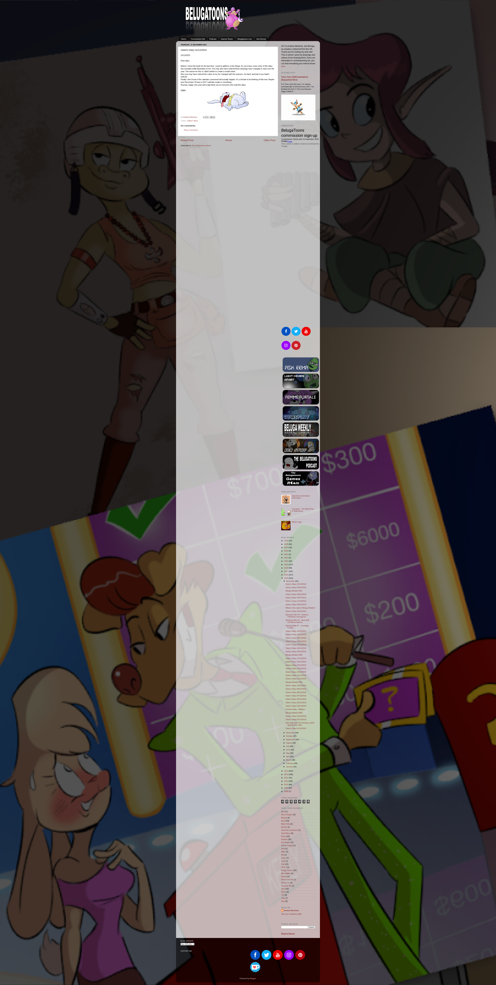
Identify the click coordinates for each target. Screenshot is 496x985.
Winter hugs (297, 522)
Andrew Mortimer (291, 910)
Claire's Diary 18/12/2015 (296, 652)
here (283, 66)
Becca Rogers (287, 815)
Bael (283, 811)
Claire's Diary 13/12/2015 (296, 672)
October (289, 736)
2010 (286, 784)
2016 (286, 575)
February (290, 763)
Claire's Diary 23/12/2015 (296, 634)
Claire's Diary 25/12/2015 (296, 611)
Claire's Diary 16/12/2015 (296, 662)
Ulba (283, 898)
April (288, 756)
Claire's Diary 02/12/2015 (296, 719)
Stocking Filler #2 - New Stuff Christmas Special (297, 621)
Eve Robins (285, 842)
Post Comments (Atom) (201, 146)
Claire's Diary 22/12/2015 (296, 638)
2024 (286, 548)
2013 (286, 774)
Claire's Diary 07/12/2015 (296, 696)
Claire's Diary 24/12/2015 (296, 631)
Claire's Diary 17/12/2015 (296, 658)
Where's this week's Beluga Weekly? (300, 608)
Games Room (227, 39)
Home (183, 39)
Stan (283, 889)
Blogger (253, 978)
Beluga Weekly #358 (294, 713)
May (288, 753)
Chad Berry (285, 833)
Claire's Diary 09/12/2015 (296, 689)
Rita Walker (285, 873)
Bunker (284, 827)
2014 (286, 771)
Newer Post (187, 140)
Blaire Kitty (285, 824)
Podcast (212, 39)
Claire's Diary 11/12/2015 (296, 679)
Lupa (283, 861)
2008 (286, 791)
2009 (286, 788)
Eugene (284, 839)
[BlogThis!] (206, 117)
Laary (283, 858)
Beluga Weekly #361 (294, 591)
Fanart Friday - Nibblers (295, 709)
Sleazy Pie (285, 883)
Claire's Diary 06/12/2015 (296, 699)
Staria (283, 892)
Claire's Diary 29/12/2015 (296, 594)
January (289, 767)
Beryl (283, 821)
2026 (286, 541)
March (289, 760)
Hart (283, 849)
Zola (283, 901)
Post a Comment (191, 130)
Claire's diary (192, 121)
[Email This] (204, 117)
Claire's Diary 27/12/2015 (296, 601)
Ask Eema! (261, 39)
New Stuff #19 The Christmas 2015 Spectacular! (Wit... (300, 724)
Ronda (284, 876)
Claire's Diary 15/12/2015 (296, 665)
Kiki (282, 855)
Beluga (284, 818)
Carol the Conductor (289, 830)
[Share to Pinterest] (214, 117)
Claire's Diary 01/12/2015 (296, 728)
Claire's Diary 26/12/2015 (296, 604)
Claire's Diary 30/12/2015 (296, 587)
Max (283, 864)
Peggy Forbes (287, 870)
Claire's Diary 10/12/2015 (296, 686)
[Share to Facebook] (211, 117)
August (289, 743)
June (288, 750)
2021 (286, 558)
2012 (286, 778)
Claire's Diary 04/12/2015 (296, 706)
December (290, 581)
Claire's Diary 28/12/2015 (296, 598)
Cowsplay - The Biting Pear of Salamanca (303, 510)
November (290, 733)
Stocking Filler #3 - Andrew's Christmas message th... (297, 616)
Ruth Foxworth (287, 880)
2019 (286, 565)
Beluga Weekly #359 (294, 682)
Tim (282, 895)
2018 (286, 568)
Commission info (198, 39)
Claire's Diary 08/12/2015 (296, 692)
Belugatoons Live (244, 39)
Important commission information (301, 497)
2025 (286, 544)
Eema (283, 836)
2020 (286, 561)
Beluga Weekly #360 (294, 655)
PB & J (284, 867)
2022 (286, 554)
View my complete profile (291, 914)
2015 (286, 578)
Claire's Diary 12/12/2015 (296, 675)
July (288, 746)
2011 (286, 781)
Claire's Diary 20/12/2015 (296, 645)
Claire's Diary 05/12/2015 (296, 703)
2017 (286, 571)
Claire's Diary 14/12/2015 (296, 668)
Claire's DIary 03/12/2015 (296, 716)
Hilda (283, 852)
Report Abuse (288, 934)
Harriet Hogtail (287, 845)
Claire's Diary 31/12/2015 (296, 584)
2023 (286, 551)
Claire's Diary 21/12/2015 (296, 641)
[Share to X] (209, 117)
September (291, 740)
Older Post (269, 140)
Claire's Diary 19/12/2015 (296, 648)
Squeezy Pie (286, 886)
